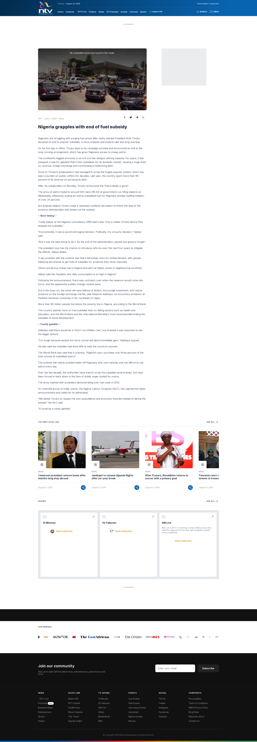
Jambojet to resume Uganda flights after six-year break (112, 477)
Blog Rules (194, 712)
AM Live (166, 522)
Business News (45, 707)
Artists (101, 712)
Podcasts (45, 703)
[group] (41, 637)
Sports (143, 12)
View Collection (64, 531)
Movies (132, 721)
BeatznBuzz (104, 716)
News (101, 12)
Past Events (134, 703)
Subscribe (214, 4)
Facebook (164, 712)
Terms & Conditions (198, 703)
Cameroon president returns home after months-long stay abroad (62, 477)
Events (124, 12)
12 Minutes (49, 522)
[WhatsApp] (143, 117)
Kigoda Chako (75, 721)
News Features (75, 712)
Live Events (134, 698)
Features (70, 12)
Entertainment (44, 712)
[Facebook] (124, 117)
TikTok (162, 698)
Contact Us (194, 721)
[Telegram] (137, 117)
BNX (100, 721)
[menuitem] (60, 11)
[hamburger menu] (211, 11)
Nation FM (73, 698)
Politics (92, 12)
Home (60, 12)
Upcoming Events (137, 707)
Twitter (162, 703)
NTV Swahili (112, 12)
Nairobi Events (135, 716)
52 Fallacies (109, 522)
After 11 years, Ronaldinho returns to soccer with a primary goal (166, 477)
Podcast (134, 12)
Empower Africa (196, 716)
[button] (213, 11)
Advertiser (133, 712)
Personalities (203, 4)
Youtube (163, 716)
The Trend (73, 716)
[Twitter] (131, 117)
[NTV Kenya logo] (45, 8)
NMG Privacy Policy (198, 707)
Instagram (163, 707)
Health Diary (74, 707)
